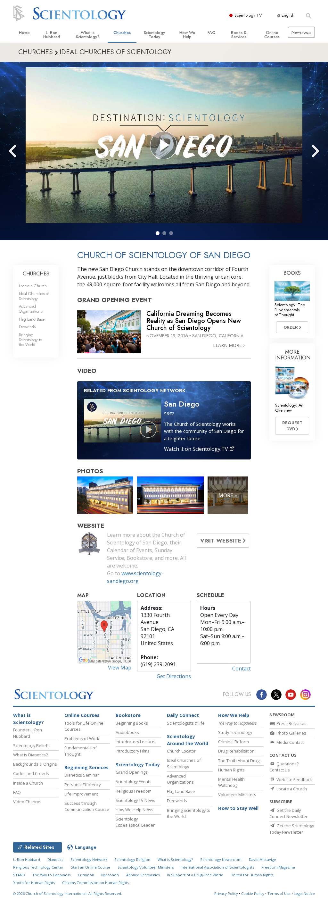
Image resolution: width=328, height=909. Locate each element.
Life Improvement (81, 794)
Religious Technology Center (38, 867)
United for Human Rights (252, 874)
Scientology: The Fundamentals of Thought (290, 310)
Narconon (110, 874)
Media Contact (289, 742)
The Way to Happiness (51, 874)
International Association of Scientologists (217, 867)
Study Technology (235, 732)
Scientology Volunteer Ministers (146, 867)
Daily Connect (183, 715)
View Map (119, 667)
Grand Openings (132, 772)
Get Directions (174, 676)
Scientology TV (248, 15)
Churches (122, 32)
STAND (19, 874)
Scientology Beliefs (31, 745)
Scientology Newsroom (221, 859)
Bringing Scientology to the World (30, 340)
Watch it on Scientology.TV (196, 448)
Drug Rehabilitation (236, 751)
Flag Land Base (32, 319)
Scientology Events (134, 781)
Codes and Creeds (31, 773)
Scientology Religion (132, 859)
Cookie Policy (252, 893)
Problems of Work (81, 738)
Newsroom (301, 32)
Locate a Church (33, 286)
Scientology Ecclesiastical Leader (135, 822)
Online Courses (272, 34)
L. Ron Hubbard (51, 34)
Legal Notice (304, 893)
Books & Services (239, 34)
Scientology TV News (135, 800)
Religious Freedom (134, 791)
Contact (241, 668)
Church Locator (181, 751)
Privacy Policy (226, 893)
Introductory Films (133, 751)
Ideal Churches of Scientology (34, 295)
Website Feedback (293, 779)
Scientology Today (154, 34)
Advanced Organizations (30, 308)
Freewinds (27, 327)
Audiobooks (127, 732)
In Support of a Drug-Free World (195, 874)
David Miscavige (262, 859)
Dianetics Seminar (81, 775)
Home (24, 32)
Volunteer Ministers (237, 794)
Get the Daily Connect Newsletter (288, 813)
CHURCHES (36, 273)
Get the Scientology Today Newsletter (291, 829)
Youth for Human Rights (34, 882)
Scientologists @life (186, 723)
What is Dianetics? (30, 755)
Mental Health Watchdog (231, 782)
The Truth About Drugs (240, 760)
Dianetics (55, 859)
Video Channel (27, 801)
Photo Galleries (290, 733)
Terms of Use (279, 893)
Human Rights (231, 770)
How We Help (187, 34)
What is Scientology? (88, 34)
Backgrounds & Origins (35, 764)
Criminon (86, 874)
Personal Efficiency (82, 784)
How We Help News (134, 809)
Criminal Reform (233, 742)
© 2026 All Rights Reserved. (67, 893)
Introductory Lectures (136, 742)
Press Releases (291, 723)
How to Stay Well (238, 808)
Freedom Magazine (278, 867)
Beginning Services (86, 767)
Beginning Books (132, 723)
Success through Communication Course (86, 806)
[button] (158, 233)
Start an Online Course (90, 867)
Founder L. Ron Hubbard (27, 733)
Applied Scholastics (143, 874)
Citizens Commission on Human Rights (95, 882)
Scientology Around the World (187, 739)
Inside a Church (28, 783)
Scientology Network (88, 859)
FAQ (212, 32)
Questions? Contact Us (284, 767)
